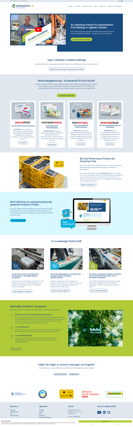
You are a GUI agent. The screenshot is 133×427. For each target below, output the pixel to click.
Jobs (11, 414)
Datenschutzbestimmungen (72, 420)
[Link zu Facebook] (120, 1)
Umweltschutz (14, 412)
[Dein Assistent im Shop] (85, 213)
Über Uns (12, 410)
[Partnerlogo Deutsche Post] (66, 394)
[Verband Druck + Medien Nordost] (90, 394)
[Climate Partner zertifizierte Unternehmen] (18, 394)
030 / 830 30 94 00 (14, 1)
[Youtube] (99, 412)
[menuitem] (70, 6)
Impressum (42, 415)
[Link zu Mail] (122, 1)
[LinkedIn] (104, 412)
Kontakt (41, 412)
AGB (40, 414)
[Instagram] (108, 412)
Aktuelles (41, 410)
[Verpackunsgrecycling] (42, 394)
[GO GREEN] (114, 394)
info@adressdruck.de (24, 1)
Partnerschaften (14, 415)
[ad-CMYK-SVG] (23, 6)
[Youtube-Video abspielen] (38, 29)
